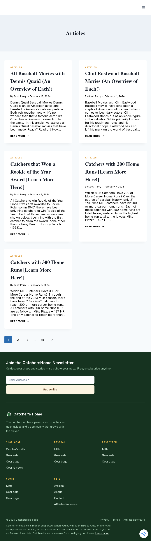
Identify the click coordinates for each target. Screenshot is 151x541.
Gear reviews (14, 467)
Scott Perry (20, 96)
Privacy (105, 519)
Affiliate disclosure (66, 504)
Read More (19, 136)
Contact (59, 498)
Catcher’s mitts (15, 449)
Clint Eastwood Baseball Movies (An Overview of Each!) (112, 80)
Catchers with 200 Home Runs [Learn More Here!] (112, 171)
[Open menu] (143, 7)
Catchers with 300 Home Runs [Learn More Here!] (37, 269)
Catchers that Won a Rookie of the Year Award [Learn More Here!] (32, 175)
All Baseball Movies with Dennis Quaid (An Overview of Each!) (37, 80)
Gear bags (12, 461)
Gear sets (12, 455)
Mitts (57, 449)
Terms (116, 519)
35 (42, 340)
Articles (16, 67)
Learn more (102, 533)
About (58, 492)
